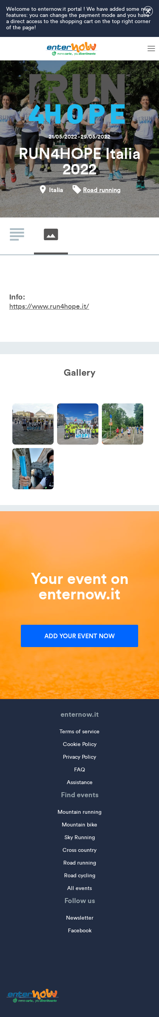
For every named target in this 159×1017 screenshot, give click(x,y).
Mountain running (79, 812)
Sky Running (79, 837)
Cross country (79, 850)
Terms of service (79, 731)
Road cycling (79, 875)
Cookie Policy (79, 744)
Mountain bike (79, 824)
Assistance (80, 782)
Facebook (79, 930)
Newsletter (79, 918)
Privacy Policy (79, 757)
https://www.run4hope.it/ (49, 306)
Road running (102, 190)
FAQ (79, 769)
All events (79, 888)
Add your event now (79, 636)
